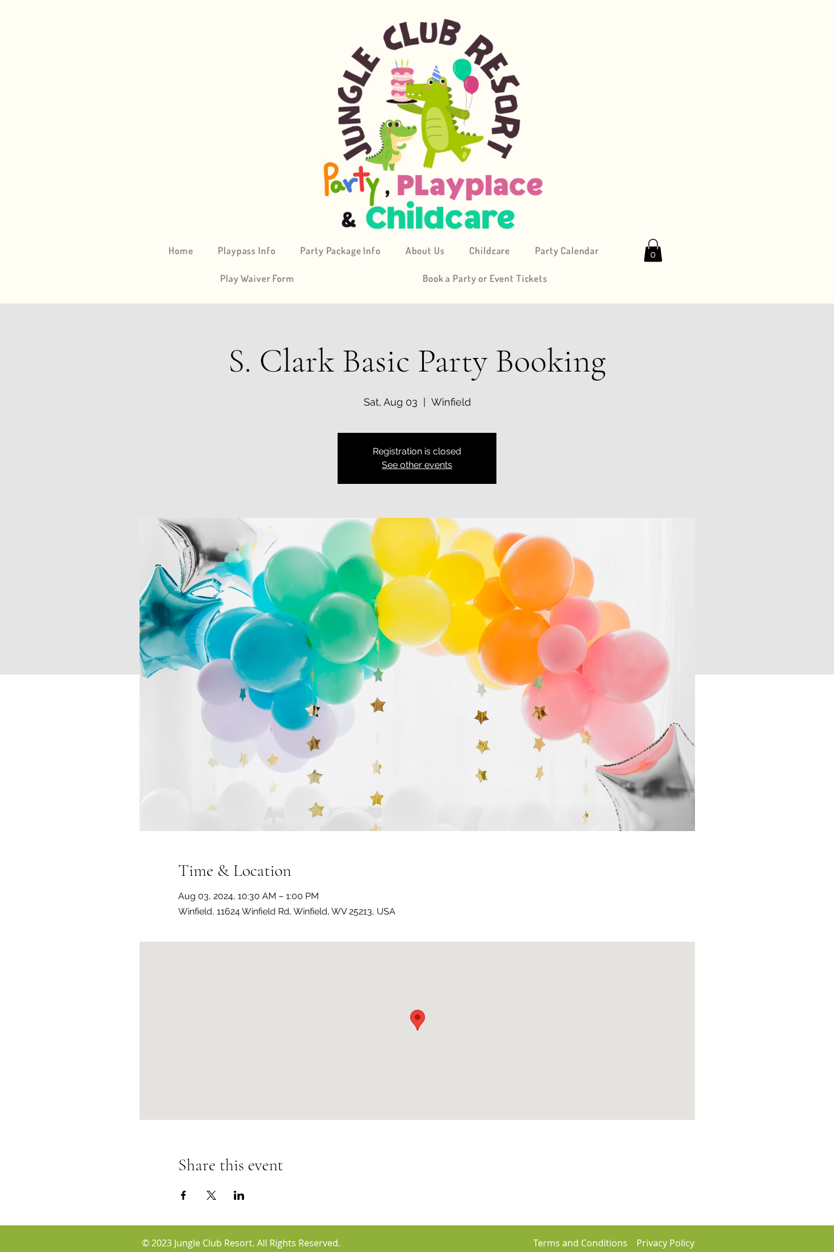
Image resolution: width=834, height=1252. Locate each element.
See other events (417, 465)
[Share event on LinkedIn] (239, 1195)
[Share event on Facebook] (183, 1195)
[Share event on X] (211, 1195)
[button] (653, 250)
